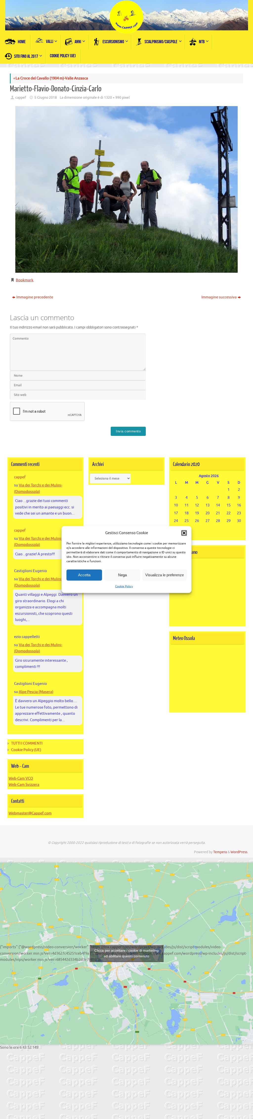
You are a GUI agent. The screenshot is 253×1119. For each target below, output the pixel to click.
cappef (20, 98)
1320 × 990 (112, 98)
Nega (122, 575)
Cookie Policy (124, 586)
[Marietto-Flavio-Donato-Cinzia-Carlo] (126, 189)
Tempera (220, 852)
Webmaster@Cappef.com (30, 813)
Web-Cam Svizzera (24, 784)
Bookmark (24, 280)
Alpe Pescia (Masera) (36, 692)
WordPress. (239, 852)
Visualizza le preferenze (164, 575)
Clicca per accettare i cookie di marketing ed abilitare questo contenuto (126, 953)
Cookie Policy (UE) (26, 750)
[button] (184, 532)
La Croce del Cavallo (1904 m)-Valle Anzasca (50, 78)
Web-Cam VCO (21, 778)
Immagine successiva (219, 297)
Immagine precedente (34, 297)
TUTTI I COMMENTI (26, 743)
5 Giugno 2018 (45, 98)
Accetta (84, 575)
